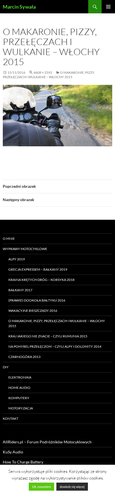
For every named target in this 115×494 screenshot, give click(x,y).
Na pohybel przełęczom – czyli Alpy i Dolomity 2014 (54, 346)
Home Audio (19, 388)
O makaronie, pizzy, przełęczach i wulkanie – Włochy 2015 (49, 74)
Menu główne (108, 6)
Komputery (18, 398)
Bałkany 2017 (20, 290)
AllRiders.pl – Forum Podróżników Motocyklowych (47, 441)
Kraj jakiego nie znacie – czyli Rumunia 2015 (47, 336)
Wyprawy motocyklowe (25, 249)
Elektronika (19, 377)
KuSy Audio (13, 451)
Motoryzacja (20, 408)
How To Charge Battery (23, 462)
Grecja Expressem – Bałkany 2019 (37, 269)
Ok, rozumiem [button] (41, 486)
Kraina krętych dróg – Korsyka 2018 (41, 280)
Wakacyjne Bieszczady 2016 (32, 310)
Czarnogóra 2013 (24, 357)
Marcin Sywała (19, 7)
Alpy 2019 (16, 259)
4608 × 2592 (42, 72)
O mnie (9, 238)
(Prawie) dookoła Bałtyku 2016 (36, 300)
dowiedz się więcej (72, 486)
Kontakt (10, 418)
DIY (6, 367)
